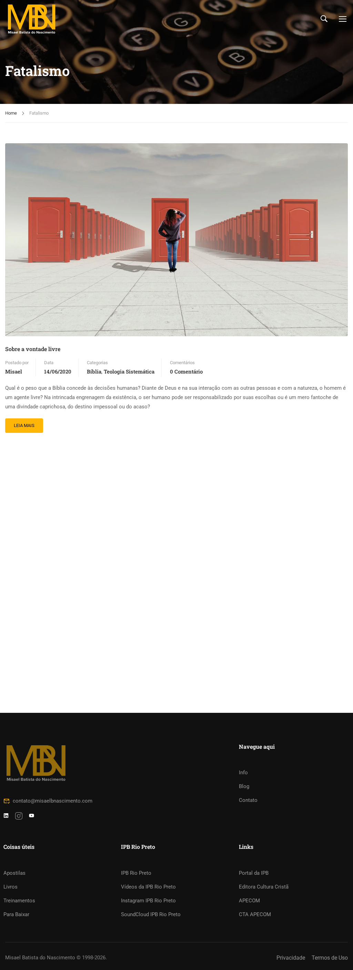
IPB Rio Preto (136, 873)
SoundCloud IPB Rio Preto (151, 914)
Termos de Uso (330, 957)
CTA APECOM (255, 914)
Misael (13, 371)
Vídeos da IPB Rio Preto (148, 887)
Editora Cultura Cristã (264, 887)
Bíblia (94, 371)
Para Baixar (16, 914)
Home (11, 113)
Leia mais (23, 423)
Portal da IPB (254, 873)
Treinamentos (19, 901)
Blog (244, 786)
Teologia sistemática (129, 371)
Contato (248, 800)
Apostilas (14, 873)
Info (243, 772)
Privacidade (290, 957)
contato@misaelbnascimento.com (52, 801)
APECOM (249, 901)
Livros (10, 887)
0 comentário (186, 371)
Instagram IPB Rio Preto (148, 901)
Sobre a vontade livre (32, 348)
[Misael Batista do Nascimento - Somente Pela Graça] (31, 19)
